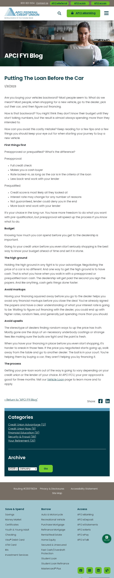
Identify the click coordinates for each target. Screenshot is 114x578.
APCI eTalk (83, 540)
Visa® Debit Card (14, 540)
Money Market (13, 520)
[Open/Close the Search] (59, 13)
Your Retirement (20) (21, 441)
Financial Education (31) (23, 433)
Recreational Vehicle (53, 520)
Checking (10, 535)
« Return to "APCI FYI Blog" (21, 400)
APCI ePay (83, 535)
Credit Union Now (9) (22, 429)
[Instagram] (89, 570)
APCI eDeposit (85, 520)
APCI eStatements (87, 525)
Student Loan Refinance (55, 564)
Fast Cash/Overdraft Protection (53, 552)
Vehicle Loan (55, 380)
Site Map (57, 493)
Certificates (12, 525)
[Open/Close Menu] (106, 13)
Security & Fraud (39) (22, 437)
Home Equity (48, 540)
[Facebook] (81, 570)
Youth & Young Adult (17, 530)
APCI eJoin (80, 3)
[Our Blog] (107, 570)
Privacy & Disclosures (52, 489)
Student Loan (49, 559)
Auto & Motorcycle (52, 515)
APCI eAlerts (84, 530)
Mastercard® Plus (51, 569)
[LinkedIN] (98, 570)
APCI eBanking (84, 13)
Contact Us (42, 3)
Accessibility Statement (84, 489)
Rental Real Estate (51, 535)
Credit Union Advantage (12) (27, 425)
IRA (6, 550)
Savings (9, 515)
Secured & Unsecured (53, 545)
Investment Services (16, 555)
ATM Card (10, 545)
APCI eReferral (59, 3)
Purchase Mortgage (52, 525)
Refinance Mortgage (53, 530)
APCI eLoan (100, 3)
